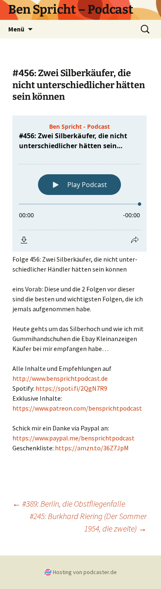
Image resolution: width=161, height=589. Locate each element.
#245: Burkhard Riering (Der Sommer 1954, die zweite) (88, 522)
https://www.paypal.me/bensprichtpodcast (73, 438)
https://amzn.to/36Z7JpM (92, 448)
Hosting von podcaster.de (85, 572)
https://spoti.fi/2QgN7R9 (71, 388)
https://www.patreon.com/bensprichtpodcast (77, 408)
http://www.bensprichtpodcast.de (60, 378)
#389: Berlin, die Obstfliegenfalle (68, 503)
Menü (16, 29)
